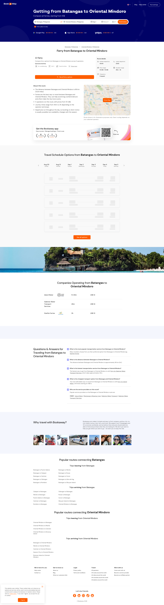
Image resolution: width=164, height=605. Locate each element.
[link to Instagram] (83, 595)
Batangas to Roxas (64, 473)
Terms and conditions (79, 572)
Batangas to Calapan (39, 473)
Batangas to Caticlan (39, 476)
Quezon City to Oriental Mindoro (43, 552)
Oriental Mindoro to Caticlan (42, 529)
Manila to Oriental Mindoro (41, 546)
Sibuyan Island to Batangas (67, 501)
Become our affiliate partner (122, 575)
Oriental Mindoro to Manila (41, 525)
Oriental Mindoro (86, 47)
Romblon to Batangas (40, 504)
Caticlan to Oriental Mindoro (42, 549)
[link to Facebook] (74, 595)
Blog (54, 572)
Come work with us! (119, 570)
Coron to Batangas (64, 498)
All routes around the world (98, 572)
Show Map (107, 100)
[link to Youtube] (92, 595)
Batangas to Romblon (40, 482)
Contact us (37, 572)
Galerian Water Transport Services (49, 304)
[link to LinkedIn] (79, 595)
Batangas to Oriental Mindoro (42, 543)
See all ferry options (65, 77)
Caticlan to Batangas (39, 501)
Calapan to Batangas (39, 491)
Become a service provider (121, 572)
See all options (82, 237)
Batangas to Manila (64, 470)
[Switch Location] (61, 21)
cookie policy (13, 593)
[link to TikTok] (87, 595)
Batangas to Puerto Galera (41, 470)
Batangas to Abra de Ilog (66, 479)
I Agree (22, 600)
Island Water (48, 295)
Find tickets (123, 22)
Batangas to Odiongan (40, 479)
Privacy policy (77, 570)
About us (55, 570)
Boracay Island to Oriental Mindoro (41, 556)
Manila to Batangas (39, 495)
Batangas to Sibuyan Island (67, 482)
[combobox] (47, 21)
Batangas (68, 47)
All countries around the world (99, 577)
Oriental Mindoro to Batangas (68, 504)
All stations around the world (99, 580)
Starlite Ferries (49, 313)
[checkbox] (35, 26)
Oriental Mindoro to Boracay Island (42, 533)
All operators (94, 570)
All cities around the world (98, 575)
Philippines (74, 47)
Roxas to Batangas (64, 495)
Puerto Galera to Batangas (41, 498)
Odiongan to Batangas (65, 491)
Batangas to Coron (64, 476)
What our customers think (60, 575)
